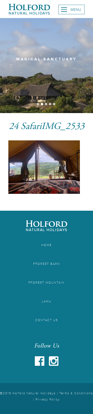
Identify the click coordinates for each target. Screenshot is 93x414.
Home (46, 245)
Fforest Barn (46, 264)
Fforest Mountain (46, 283)
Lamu (47, 301)
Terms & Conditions (76, 393)
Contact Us (46, 320)
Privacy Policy (48, 399)
